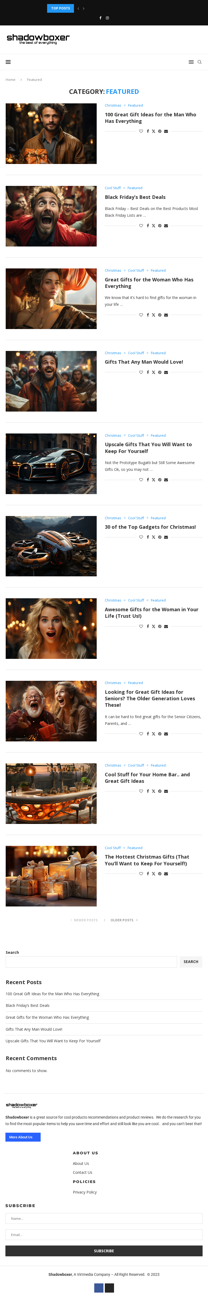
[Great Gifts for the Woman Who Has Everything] (51, 298)
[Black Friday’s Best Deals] (51, 216)
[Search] (199, 62)
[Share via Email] (166, 131)
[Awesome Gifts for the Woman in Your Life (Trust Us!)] (51, 628)
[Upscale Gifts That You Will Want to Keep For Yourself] (51, 463)
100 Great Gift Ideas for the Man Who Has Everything (52, 993)
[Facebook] (100, 17)
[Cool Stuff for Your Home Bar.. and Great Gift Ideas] (51, 793)
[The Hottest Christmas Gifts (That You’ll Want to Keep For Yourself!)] (51, 876)
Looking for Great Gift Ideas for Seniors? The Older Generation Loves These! (150, 698)
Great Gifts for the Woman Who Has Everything (91, 8)
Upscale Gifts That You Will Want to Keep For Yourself (53, 1040)
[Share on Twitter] (153, 131)
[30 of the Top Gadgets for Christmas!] (51, 546)
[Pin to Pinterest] (159, 131)
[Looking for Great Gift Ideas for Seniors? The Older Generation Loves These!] (51, 711)
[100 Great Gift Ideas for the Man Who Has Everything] (51, 133)
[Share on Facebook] (148, 131)
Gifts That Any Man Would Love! (144, 362)
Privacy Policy (85, 1192)
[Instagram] (107, 17)
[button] (78, 8)
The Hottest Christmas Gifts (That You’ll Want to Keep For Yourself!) (147, 859)
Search (12, 952)
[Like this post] (141, 131)
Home (10, 79)
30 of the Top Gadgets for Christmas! (150, 527)
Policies (84, 1182)
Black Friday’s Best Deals (135, 197)
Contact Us (82, 1172)
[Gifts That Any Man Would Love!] (51, 381)
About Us (85, 1153)
